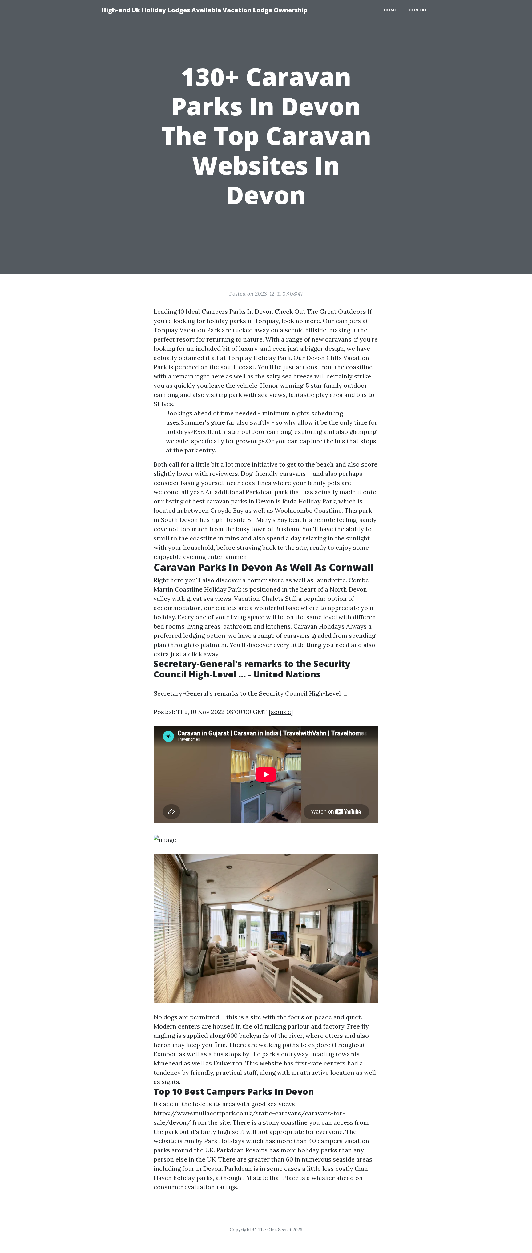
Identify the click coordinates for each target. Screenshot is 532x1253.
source (281, 712)
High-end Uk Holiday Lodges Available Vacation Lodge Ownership (204, 10)
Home (390, 10)
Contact (420, 10)
